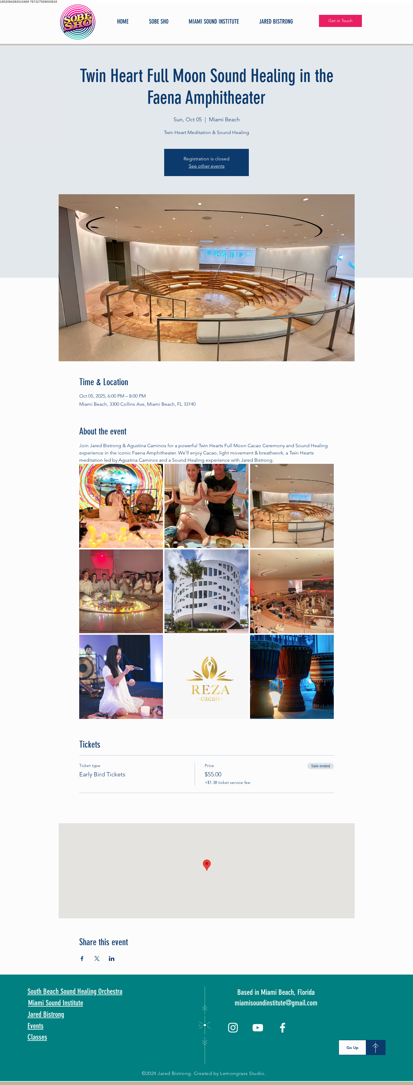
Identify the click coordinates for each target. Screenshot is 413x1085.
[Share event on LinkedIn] (112, 958)
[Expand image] (121, 506)
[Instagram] (232, 1027)
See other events (207, 166)
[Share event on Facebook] (82, 958)
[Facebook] (282, 1027)
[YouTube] (257, 1027)
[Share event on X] (97, 958)
